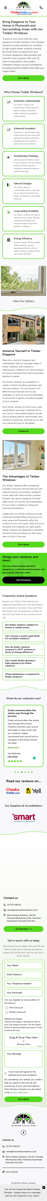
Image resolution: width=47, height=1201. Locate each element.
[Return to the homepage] (23, 1125)
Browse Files (23, 1044)
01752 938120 (14, 904)
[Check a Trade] (13, 791)
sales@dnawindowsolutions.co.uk (22, 910)
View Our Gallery (23, 301)
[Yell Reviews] (34, 791)
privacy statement (19, 1092)
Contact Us (23, 431)
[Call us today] (41, 8)
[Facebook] (23, 1132)
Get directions (22, 929)
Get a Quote (23, 78)
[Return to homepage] (23, 8)
